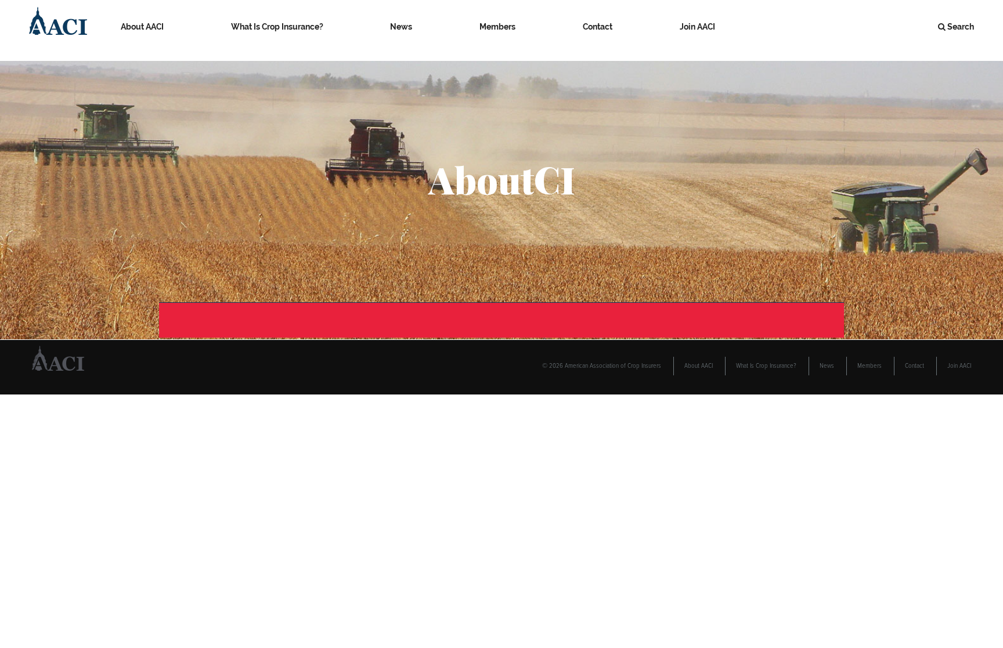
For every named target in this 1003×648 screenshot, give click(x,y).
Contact (597, 26)
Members (497, 26)
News (401, 26)
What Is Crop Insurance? (277, 26)
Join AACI (697, 26)
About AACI (142, 26)
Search (960, 26)
